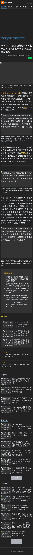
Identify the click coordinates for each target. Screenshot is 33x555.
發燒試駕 (11, 7)
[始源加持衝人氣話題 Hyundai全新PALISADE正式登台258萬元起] (6, 507)
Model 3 (4, 42)
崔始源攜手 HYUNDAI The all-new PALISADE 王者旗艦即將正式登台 (22, 516)
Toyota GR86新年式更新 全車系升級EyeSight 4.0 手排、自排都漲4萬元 (17, 291)
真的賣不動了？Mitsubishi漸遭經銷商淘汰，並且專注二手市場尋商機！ (21, 426)
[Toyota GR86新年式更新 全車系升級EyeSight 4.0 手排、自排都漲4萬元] (6, 499)
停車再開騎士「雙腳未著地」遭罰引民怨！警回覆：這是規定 (21, 470)
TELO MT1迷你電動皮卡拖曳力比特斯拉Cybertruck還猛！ (22, 400)
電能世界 (26, 7)
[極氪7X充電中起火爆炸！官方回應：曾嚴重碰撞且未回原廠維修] (8, 333)
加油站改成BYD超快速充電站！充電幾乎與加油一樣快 (21, 324)
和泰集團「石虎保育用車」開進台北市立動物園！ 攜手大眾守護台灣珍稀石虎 (17, 279)
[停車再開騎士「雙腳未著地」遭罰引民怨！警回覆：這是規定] (6, 470)
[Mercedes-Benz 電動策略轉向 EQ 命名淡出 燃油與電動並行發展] (6, 453)
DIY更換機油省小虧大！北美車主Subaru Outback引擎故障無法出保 (22, 390)
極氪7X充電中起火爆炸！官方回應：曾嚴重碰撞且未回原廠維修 (21, 333)
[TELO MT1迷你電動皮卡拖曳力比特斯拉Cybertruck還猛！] (6, 400)
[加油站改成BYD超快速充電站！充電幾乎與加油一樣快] (8, 324)
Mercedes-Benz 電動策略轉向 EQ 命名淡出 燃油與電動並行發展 (22, 453)
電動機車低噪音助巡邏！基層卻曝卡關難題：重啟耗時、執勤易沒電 (21, 342)
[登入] (28, 2)
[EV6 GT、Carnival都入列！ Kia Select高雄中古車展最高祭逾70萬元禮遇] (6, 525)
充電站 (4, 39)
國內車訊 (4, 7)
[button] (31, 2)
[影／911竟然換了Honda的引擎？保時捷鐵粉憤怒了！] (6, 435)
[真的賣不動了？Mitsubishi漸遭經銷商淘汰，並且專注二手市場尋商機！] (6, 426)
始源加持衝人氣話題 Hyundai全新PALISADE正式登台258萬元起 (17, 285)
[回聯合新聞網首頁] (2, 2)
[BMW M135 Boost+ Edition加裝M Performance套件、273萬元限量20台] (6, 534)
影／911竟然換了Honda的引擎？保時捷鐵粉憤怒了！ (22, 435)
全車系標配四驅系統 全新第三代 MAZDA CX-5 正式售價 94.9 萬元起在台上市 (22, 490)
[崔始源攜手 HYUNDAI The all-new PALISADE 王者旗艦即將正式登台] (6, 516)
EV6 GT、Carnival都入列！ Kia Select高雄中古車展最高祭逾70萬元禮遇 (17, 304)
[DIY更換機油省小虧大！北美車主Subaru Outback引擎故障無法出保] (6, 390)
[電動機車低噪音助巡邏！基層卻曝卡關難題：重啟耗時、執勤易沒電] (8, 342)
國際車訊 (18, 7)
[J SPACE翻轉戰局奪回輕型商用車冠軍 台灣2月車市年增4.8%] (6, 461)
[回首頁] (8, 2)
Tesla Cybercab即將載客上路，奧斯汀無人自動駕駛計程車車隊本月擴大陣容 (21, 409)
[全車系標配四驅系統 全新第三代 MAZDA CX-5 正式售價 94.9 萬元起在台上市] (6, 490)
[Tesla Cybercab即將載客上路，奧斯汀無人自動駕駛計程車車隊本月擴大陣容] (6, 409)
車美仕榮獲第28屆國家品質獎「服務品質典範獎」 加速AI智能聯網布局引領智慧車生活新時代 (17, 297)
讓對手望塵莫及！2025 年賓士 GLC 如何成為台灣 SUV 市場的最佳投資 (22, 444)
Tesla (22, 39)
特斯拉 (16, 39)
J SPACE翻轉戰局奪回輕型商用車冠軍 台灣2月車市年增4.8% (21, 461)
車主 (9, 39)
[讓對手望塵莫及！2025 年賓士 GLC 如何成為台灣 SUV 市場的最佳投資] (6, 444)
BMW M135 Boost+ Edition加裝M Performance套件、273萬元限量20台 (22, 534)
